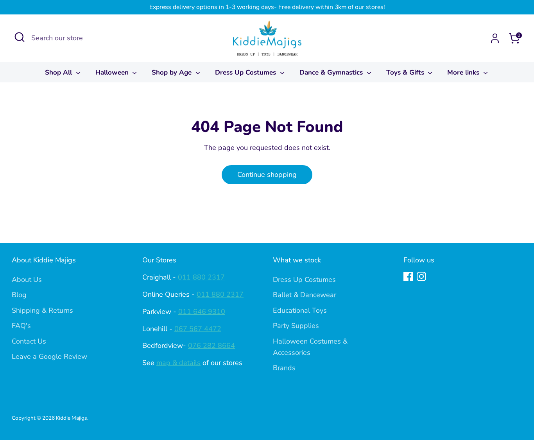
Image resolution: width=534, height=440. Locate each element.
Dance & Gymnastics (332, 72)
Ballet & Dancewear (304, 294)
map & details (178, 362)
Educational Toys (300, 310)
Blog (19, 294)
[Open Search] (19, 37)
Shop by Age (173, 72)
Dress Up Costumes (246, 72)
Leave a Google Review (49, 356)
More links (464, 72)
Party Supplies (296, 325)
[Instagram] (421, 276)
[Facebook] (408, 276)
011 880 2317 (201, 277)
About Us (27, 279)
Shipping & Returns (42, 310)
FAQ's (21, 325)
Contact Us (29, 341)
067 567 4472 (197, 328)
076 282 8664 (211, 345)
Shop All (59, 72)
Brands (284, 367)
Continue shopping (267, 174)
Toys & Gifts (406, 72)
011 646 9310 (201, 311)
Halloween (113, 72)
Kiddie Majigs (71, 418)
